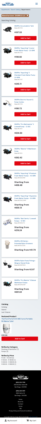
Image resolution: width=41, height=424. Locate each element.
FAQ (21, 408)
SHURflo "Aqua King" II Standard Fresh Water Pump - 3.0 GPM (25, 75)
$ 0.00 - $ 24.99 (6, 358)
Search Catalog (15, 9)
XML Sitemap (33, 417)
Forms (20, 406)
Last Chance (5, 312)
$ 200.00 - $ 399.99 (7, 362)
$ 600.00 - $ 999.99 (7, 364)
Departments (5, 9)
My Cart (32, 421)
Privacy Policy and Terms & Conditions (20, 411)
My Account (12, 421)
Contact (20, 404)
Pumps (3, 351)
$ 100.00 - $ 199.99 (7, 360)
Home (20, 399)
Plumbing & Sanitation (8, 349)
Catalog (4, 307)
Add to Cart (20, 339)
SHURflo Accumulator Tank (24, 26)
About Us (20, 401)
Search (3, 309)
